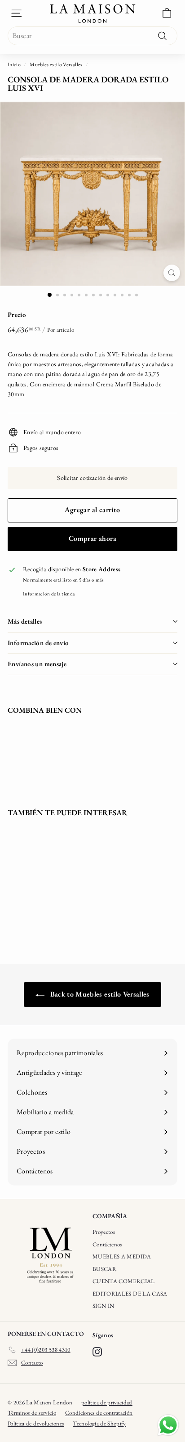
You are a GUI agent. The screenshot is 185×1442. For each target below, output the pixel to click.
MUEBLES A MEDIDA (121, 1256)
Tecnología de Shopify (99, 1423)
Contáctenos (107, 1244)
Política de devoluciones (36, 1423)
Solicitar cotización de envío (92, 478)
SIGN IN (103, 1305)
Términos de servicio (32, 1412)
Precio (17, 314)
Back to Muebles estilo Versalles (99, 994)
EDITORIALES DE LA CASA (129, 1293)
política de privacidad (106, 1402)
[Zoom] (171, 273)
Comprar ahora (92, 538)
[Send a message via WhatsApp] (168, 1425)
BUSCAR (104, 1269)
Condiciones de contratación (98, 1412)
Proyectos (103, 1232)
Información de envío (38, 642)
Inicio (14, 64)
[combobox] (92, 35)
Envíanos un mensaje (37, 663)
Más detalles (25, 621)
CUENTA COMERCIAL (123, 1281)
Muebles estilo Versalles (56, 64)
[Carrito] (166, 13)
